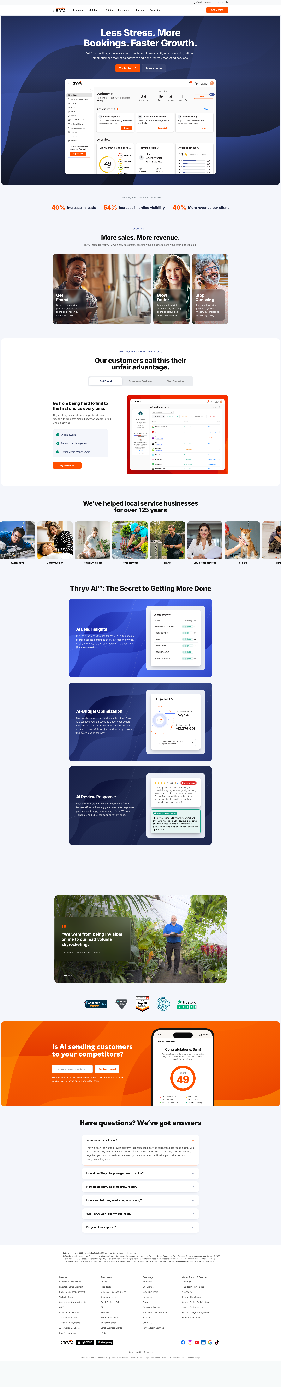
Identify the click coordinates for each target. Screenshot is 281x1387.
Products (78, 10)
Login (221, 2)
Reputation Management (71, 1286)
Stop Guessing (175, 381)
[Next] (218, 974)
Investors (147, 1317)
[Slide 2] (69, 975)
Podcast (105, 1312)
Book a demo (154, 68)
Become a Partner (151, 1307)
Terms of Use (136, 1358)
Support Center (108, 1322)
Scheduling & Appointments (72, 1302)
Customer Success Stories (113, 1292)
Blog (103, 1307)
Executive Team (150, 1292)
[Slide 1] (65, 975)
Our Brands (148, 1286)
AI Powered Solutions (69, 1327)
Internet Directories (191, 1297)
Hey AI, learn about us (153, 1327)
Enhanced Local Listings (70, 1281)
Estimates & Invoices (69, 1312)
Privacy (84, 1358)
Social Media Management (72, 1292)
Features (63, 1277)
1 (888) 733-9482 (203, 2)
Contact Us (148, 1322)
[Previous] (209, 974)
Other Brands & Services (194, 1277)
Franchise (155, 10)
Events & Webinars (110, 1317)
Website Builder (66, 1297)
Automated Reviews (68, 1317)
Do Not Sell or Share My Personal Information (109, 1358)
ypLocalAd (187, 1292)
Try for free (126, 68)
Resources (123, 10)
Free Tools (106, 1286)
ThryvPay (186, 1281)
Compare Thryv (108, 1297)
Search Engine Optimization (195, 1302)
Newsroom (148, 1297)
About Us (147, 1281)
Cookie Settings (193, 1358)
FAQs (103, 1333)
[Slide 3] (71, 975)
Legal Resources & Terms (155, 1358)
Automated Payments (69, 1322)
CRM (61, 1307)
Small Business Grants (111, 1327)
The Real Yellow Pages (193, 1286)
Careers (146, 1302)
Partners (140, 10)
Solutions (94, 10)
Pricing (109, 10)
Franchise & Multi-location (155, 1312)
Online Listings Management (195, 1312)
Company (148, 1277)
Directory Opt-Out (176, 1358)
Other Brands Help (191, 1317)
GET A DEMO (217, 10)
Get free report (107, 1068)
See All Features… (67, 1333)
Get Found (106, 381)
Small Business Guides (111, 1302)
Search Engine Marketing (194, 1307)
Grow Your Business (140, 381)
